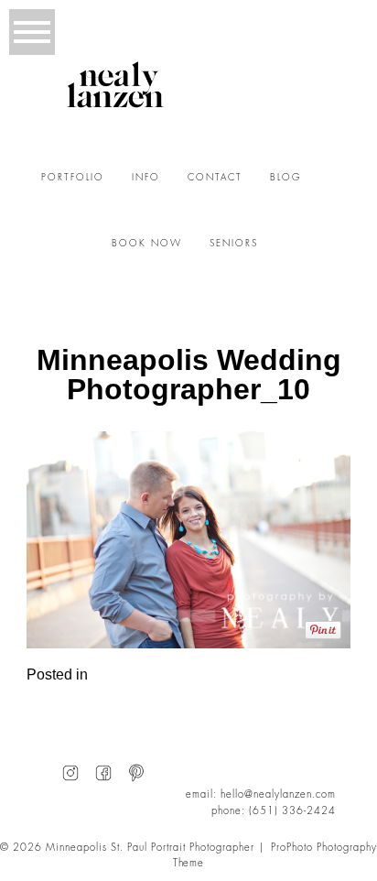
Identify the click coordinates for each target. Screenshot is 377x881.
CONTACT (215, 177)
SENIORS (234, 243)
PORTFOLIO (72, 177)
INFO (146, 177)
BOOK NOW (147, 243)
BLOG (285, 177)
